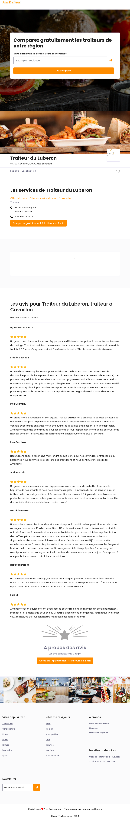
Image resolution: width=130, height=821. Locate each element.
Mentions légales (98, 732)
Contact (93, 728)
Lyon (4, 755)
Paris (5, 739)
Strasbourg (8, 728)
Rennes (50, 744)
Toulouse (7, 723)
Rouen (5, 734)
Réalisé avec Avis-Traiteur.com (45, 809)
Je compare (64, 70)
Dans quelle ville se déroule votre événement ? (40, 53)
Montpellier (52, 734)
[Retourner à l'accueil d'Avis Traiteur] (11, 2)
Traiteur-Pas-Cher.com (102, 761)
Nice (48, 723)
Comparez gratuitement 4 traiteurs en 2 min (38, 223)
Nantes (50, 750)
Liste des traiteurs (99, 723)
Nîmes (5, 744)
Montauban (52, 755)
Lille (48, 739)
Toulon (49, 728)
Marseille (7, 750)
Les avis (14, 170)
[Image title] (75, 258)
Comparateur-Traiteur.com (104, 756)
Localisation (29, 170)
